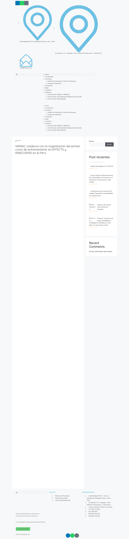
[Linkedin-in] (17, 3)
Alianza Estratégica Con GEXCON (102, 166)
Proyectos (48, 85)
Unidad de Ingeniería (54, 83)
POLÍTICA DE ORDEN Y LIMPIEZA (59, 94)
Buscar (91, 141)
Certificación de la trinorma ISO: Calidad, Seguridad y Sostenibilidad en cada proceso (101, 193)
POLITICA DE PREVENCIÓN (57, 99)
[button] (64, 103)
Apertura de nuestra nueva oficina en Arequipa (104, 207)
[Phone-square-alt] (26, 3)
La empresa (49, 77)
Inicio (47, 74)
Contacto (48, 90)
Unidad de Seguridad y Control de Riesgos (62, 81)
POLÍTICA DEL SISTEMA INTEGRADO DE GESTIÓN (64, 97)
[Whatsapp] (22, 3)
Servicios (48, 79)
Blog (46, 88)
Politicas (48, 92)
